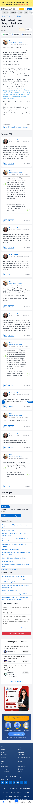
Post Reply (5, 507)
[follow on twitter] (2, 782)
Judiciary (3, 755)
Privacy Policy (7, 796)
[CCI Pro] (16, 698)
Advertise (6, 792)
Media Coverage (25, 788)
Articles (3, 747)
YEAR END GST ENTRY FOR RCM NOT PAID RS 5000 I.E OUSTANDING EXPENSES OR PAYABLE (16, 621)
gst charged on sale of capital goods (13, 576)
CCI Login (27, 796)
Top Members (5, 769)
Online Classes (16, 642)
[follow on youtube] (17, 782)
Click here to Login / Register (11, 516)
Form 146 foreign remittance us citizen (14, 558)
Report (28, 124)
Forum (3, 749)
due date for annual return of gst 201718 (14, 594)
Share (19, 127)
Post (18, 569)
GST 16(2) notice (7, 561)
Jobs (26, 12)
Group (21, 769)
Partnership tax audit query (10, 549)
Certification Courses (23, 757)
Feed (2, 764)
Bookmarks (4, 766)
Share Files (20, 752)
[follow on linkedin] (14, 782)
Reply (12, 127)
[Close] (31, 2)
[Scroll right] (31, 12)
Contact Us (17, 796)
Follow (26, 127)
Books (20, 12)
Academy (5, 12)
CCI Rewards (5, 771)
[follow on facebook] (6, 782)
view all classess (16, 681)
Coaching (13, 12)
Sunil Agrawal (13, 140)
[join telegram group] (25, 782)
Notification (21, 755)
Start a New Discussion (16, 633)
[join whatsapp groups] (21, 782)
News (19, 747)
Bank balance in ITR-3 (9, 530)
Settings (3, 757)
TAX (2, 761)
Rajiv (10, 40)
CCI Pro (19, 771)
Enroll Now (25, 651)
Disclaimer (27, 792)
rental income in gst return (10, 590)
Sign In (29, 9)
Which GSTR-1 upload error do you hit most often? (16, 608)
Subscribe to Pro (18, 734)
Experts (19, 749)
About (4, 788)
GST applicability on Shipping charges (14, 616)
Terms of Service (16, 792)
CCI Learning (21, 766)
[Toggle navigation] (14, 9)
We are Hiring (14, 788)
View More (24, 628)
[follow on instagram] (10, 782)
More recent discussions (8, 569)
